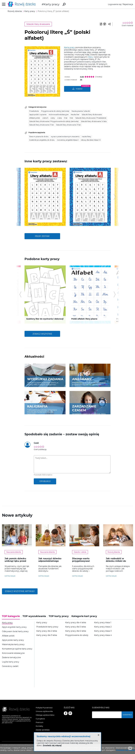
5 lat (65, 118)
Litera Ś (45, 118)
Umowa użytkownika (44, 711)
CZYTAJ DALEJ (10, 576)
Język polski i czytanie (37, 115)
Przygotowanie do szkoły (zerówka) (55, 111)
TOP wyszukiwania (34, 616)
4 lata (59, 118)
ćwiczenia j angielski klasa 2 (67, 140)
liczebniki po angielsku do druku (42, 140)
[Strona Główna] (22, 4)
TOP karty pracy (59, 616)
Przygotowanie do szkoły (76, 635)
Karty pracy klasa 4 (103, 635)
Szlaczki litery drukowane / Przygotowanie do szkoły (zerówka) (54, 121)
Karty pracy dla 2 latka (46, 631)
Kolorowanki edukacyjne (58, 115)
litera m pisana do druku (39, 137)
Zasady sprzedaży (43, 730)
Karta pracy (69, 47)
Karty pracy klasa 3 (103, 631)
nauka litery (86, 137)
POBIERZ (79, 89)
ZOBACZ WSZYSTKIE (42, 334)
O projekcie (40, 719)
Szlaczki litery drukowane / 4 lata (94, 121)
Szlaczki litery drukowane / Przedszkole (90, 118)
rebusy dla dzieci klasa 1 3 (90, 140)
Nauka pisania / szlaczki (81, 111)
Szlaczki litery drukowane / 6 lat (68, 125)
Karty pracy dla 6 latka (75, 631)
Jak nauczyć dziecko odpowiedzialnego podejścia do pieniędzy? (49, 562)
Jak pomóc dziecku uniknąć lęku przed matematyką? (15, 561)
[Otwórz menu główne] (4, 4)
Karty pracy (51, 4)
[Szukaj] (64, 4)
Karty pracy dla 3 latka (46, 635)
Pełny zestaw (42, 236)
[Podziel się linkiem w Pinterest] (104, 24)
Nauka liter (75, 115)
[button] (20, 197)
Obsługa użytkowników (45, 715)
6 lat (71, 118)
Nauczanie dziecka (13, 552)
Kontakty (39, 726)
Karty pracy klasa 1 (102, 622)
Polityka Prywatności (44, 708)
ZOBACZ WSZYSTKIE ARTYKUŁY (20, 591)
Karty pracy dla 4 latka (75, 622)
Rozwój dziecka (114, 552)
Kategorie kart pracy (84, 616)
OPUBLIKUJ (44, 481)
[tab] (11, 617)
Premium (39, 722)
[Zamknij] (130, 748)
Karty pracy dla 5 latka (75, 627)
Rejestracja (128, 4)
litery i (91, 57)
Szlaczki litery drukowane (38, 24)
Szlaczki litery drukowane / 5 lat (41, 125)
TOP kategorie (11, 616)
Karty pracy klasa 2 (103, 627)
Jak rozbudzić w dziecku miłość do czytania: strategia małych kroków (116, 562)
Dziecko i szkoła (80, 552)
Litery (52, 118)
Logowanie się (114, 4)
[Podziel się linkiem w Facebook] (101, 24)
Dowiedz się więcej (125, 750)
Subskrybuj (127, 715)
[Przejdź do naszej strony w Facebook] (66, 713)
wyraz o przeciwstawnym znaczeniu (65, 137)
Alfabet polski (34, 118)
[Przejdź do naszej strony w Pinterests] (70, 713)
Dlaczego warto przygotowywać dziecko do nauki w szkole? (83, 562)
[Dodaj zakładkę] (109, 24)
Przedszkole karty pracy (47, 627)
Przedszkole (34, 111)
